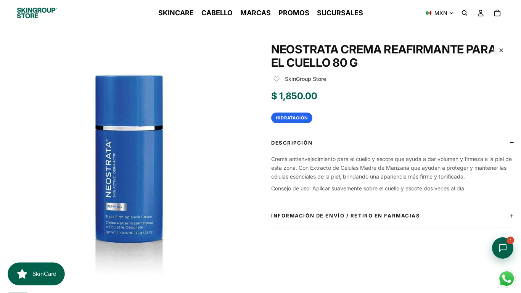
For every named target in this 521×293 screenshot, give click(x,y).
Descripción (291, 143)
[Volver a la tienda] (501, 50)
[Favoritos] (276, 79)
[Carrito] (497, 13)
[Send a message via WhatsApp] (506, 278)
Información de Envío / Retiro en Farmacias (345, 216)
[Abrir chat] (502, 248)
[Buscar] (464, 13)
